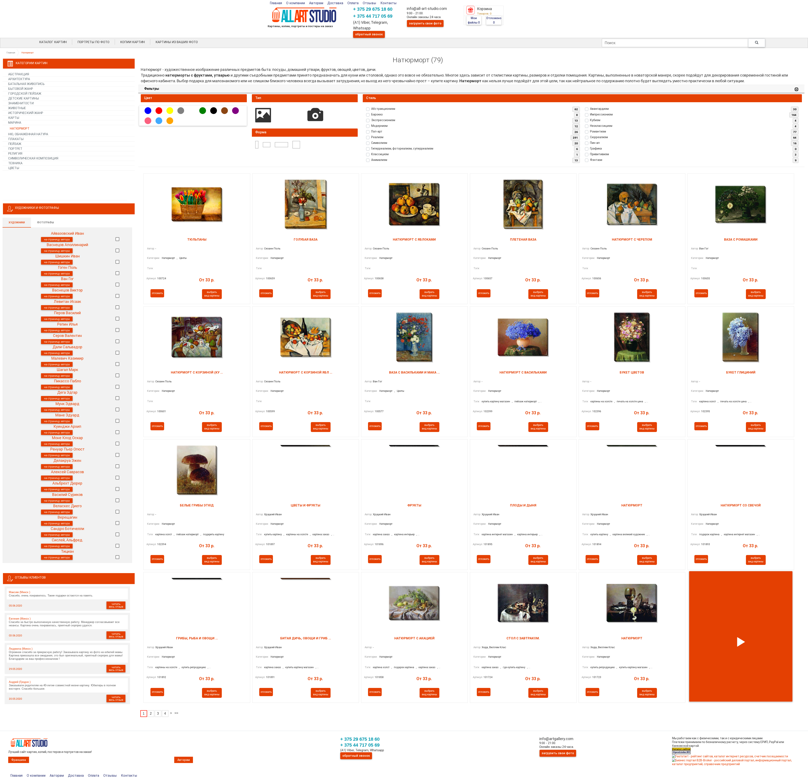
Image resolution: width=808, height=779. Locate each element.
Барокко (377, 114)
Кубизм (595, 120)
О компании (295, 3)
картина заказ (320, 534)
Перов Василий (67, 313)
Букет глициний (740, 372)
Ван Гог (67, 279)
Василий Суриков (67, 494)
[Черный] (213, 110)
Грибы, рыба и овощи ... (197, 638)
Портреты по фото (93, 42)
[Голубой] (158, 120)
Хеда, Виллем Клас (494, 647)
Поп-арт (376, 131)
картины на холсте (601, 401)
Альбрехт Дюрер (67, 483)
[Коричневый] (224, 110)
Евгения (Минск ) (20, 618)
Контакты (388, 3)
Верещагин (67, 517)
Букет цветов (632, 372)
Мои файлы (474, 20)
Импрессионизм (601, 114)
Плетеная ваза (523, 239)
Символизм (379, 142)
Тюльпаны (196, 239)
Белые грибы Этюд (197, 505)
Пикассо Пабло (67, 381)
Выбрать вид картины (211, 294)
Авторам (316, 3)
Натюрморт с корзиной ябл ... (305, 372)
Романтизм (598, 131)
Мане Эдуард (67, 415)
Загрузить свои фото (425, 23)
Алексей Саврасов (67, 472)
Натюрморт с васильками (523, 372)
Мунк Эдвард (67, 403)
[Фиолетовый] (235, 110)
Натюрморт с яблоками (414, 239)
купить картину (273, 534)
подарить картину (213, 534)
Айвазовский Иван (67, 233)
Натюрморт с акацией (414, 638)
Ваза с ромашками (741, 239)
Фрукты (414, 505)
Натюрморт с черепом (632, 239)
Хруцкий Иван (273, 514)
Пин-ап (595, 142)
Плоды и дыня (523, 505)
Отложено (493, 20)
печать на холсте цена (630, 401)
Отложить (157, 293)
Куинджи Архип (67, 426)
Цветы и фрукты (305, 505)
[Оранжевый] (169, 120)
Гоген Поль (67, 267)
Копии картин (132, 42)
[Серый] (180, 110)
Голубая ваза (306, 239)
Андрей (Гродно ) (20, 682)
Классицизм (380, 154)
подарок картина (709, 534)
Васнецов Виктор (67, 290)
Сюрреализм (599, 137)
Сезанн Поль (272, 248)
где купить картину (514, 667)
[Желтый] (169, 110)
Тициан (67, 551)
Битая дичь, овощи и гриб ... (305, 638)
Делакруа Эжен (67, 460)
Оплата (353, 3)
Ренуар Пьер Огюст (67, 449)
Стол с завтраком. (523, 638)
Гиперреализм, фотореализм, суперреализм (402, 148)
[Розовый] (148, 120)
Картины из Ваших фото (176, 42)
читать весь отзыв (116, 605)
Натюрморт (168, 258)
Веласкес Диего (67, 506)
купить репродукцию (194, 667)
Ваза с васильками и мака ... (414, 372)
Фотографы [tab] (45, 222)
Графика (596, 148)
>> (176, 713)
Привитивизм (599, 154)
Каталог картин (53, 42)
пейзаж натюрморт (525, 401)
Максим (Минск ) (19, 592)
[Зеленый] (202, 110)
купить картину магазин (496, 401)
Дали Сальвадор (67, 347)
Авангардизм (599, 108)
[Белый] (191, 110)
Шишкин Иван (67, 256)
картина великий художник (629, 534)
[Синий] (148, 110)
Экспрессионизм (383, 120)
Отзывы (369, 3)
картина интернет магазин (497, 534)
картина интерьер (404, 534)
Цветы (183, 258)
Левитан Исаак (67, 301)
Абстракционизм (383, 108)
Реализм (377, 137)
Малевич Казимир (67, 358)
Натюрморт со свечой (741, 505)
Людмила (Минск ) (20, 648)
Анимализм (379, 160)
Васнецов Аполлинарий (67, 244)
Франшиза (18, 760)
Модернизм (379, 125)
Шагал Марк (67, 369)
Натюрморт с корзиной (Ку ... (197, 372)
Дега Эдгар (67, 392)
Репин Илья (67, 324)
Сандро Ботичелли (67, 528)
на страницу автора (57, 239)
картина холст (707, 401)
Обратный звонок (369, 34)
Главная (276, 3)
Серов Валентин (67, 335)
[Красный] (158, 110)
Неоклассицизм (601, 125)
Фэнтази (596, 160)
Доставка (335, 3)
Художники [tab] (17, 222)
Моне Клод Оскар (67, 438)
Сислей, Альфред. (67, 540)
